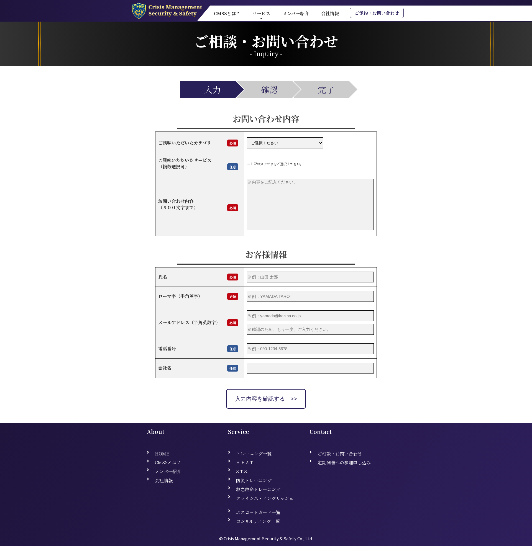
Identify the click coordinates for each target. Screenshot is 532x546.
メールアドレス (173, 322)
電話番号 (167, 348)
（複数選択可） (173, 166)
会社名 (165, 368)
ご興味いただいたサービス (184, 160)
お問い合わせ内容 (176, 201)
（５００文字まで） (178, 207)
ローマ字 (167, 296)
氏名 (167, 277)
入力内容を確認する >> (266, 399)
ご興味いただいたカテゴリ (184, 143)
